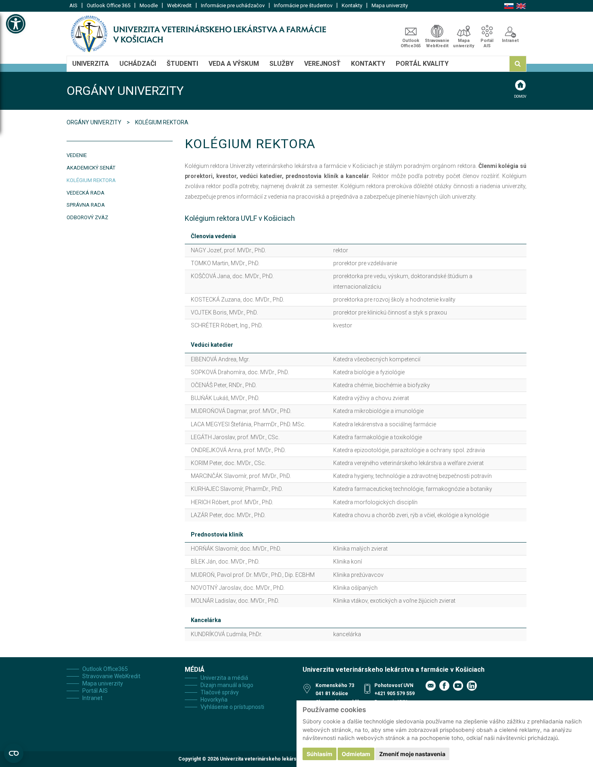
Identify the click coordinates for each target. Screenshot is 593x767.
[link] (15, 24)
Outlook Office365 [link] (411, 43)
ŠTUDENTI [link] (182, 63)
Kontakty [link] (352, 5)
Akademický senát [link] (91, 168)
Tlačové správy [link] (219, 692)
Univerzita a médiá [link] (224, 678)
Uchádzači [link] (137, 63)
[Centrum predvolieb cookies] (13, 753)
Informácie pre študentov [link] (303, 5)
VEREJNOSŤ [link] (322, 63)
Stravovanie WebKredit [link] (437, 43)
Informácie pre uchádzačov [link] (233, 5)
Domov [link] (520, 96)
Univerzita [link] (90, 63)
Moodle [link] (149, 5)
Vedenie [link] (77, 155)
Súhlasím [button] (319, 753)
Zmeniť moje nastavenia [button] (412, 753)
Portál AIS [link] (486, 43)
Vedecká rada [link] (85, 193)
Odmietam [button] (356, 753)
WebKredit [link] (179, 5)
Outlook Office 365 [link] (108, 5)
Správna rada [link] (86, 205)
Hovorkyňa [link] (214, 699)
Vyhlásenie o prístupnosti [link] (232, 707)
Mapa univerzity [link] (390, 5)
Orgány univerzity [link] (95, 122)
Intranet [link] (510, 40)
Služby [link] (281, 63)
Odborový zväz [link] (87, 217)
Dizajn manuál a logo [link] (226, 685)
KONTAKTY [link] (368, 63)
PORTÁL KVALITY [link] (422, 63)
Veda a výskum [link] (234, 63)
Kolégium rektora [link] (91, 180)
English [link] (521, 6)
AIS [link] (73, 5)
